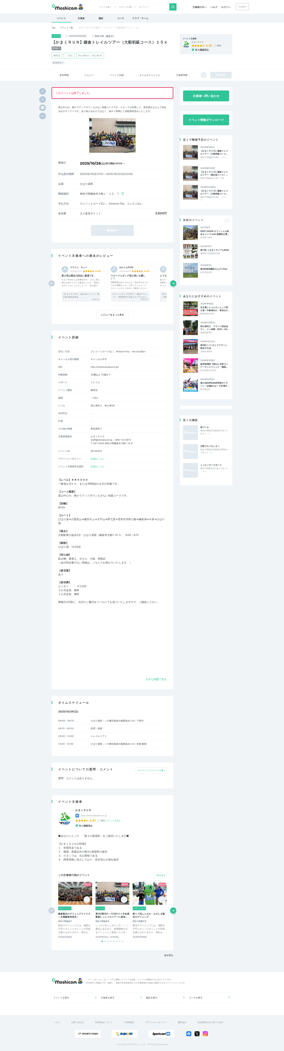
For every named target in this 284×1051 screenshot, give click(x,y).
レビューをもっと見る (112, 314)
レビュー (89, 75)
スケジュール (149, 75)
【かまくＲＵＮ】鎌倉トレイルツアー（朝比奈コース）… (214, 173)
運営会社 (182, 1022)
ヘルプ (213, 7)
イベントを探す (61, 997)
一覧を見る (160, 875)
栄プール (204, 427)
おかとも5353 (126, 267)
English (242, 6)
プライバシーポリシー (156, 1022)
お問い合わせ (77, 1022)
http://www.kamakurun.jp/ (105, 366)
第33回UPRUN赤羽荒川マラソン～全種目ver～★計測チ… (214, 384)
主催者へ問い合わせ (206, 96)
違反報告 (168, 955)
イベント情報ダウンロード (206, 120)
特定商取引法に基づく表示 (210, 1022)
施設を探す (151, 997)
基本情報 (64, 75)
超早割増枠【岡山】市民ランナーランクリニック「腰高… (214, 365)
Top (53, 27)
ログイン (225, 7)
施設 (101, 18)
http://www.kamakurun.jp (94, 815)
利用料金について (103, 1022)
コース (120, 18)
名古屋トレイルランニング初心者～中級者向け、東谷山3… (214, 309)
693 (219, 45)
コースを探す (196, 997)
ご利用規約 (128, 1022)
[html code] (42, 116)
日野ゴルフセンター (210, 446)
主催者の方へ (199, 7)
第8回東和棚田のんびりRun (213, 269)
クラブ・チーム (140, 18)
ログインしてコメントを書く (152, 770)
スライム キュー (78, 267)
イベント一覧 (66, 27)
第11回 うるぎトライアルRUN (214, 250)
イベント (61, 18)
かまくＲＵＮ (197, 42)
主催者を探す (108, 997)
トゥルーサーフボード (211, 465)
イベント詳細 (117, 75)
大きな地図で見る (156, 679)
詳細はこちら (98, 458)
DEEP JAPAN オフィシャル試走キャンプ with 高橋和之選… (214, 232)
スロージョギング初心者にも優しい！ (128, 277)
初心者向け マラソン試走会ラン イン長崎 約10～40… (214, 327)
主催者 (81, 18)
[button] (173, 283)
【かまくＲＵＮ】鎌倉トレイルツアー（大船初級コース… (214, 152)
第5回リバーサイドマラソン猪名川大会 (213, 346)
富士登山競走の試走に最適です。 (79, 275)
